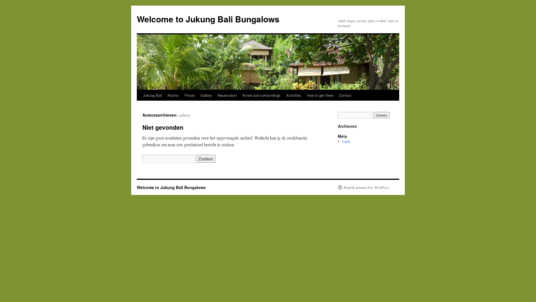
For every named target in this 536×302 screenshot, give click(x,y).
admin (184, 115)
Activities (293, 95)
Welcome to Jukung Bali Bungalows (208, 19)
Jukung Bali (152, 95)
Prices (190, 95)
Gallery (206, 95)
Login (346, 141)
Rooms (173, 95)
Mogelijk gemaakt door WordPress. (366, 187)
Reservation (227, 95)
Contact (345, 95)
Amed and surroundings (261, 95)
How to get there (320, 95)
